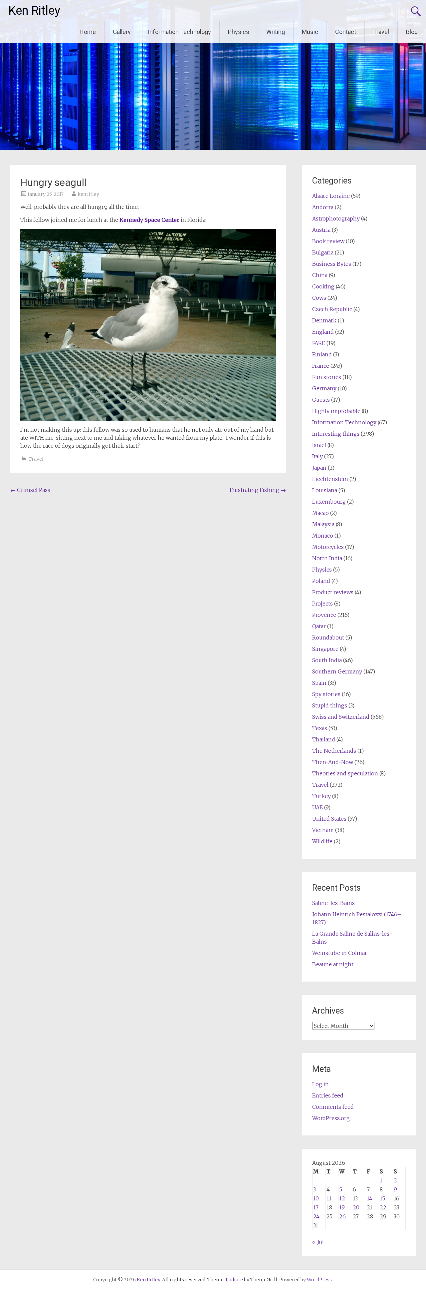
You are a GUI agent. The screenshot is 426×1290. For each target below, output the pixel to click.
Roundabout (328, 637)
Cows (319, 297)
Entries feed (327, 1095)
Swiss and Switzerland (340, 716)
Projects (322, 603)
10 (316, 1198)
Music (310, 31)
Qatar (319, 626)
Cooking (323, 286)
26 (342, 1216)
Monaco (322, 535)
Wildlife (322, 841)
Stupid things (329, 705)
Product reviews (332, 592)
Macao (320, 513)
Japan (319, 467)
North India (327, 558)
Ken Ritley (34, 11)
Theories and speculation (345, 773)
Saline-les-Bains (333, 903)
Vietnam (323, 830)
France (320, 365)
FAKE (318, 343)
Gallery (122, 31)
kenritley (88, 194)
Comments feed (333, 1106)
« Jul (318, 1242)
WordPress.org (331, 1118)
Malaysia (323, 524)
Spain (319, 682)
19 (342, 1207)
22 (383, 1207)
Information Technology (179, 31)
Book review (328, 241)
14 (369, 1198)
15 (382, 1198)
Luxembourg (329, 501)
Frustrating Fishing (258, 490)
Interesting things (335, 433)
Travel (381, 31)
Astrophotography (336, 218)
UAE (317, 807)
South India (327, 660)
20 (356, 1207)
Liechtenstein (330, 479)
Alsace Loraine (331, 196)
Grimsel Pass (30, 490)
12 (342, 1198)
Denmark (324, 320)
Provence (324, 615)
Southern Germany (337, 671)
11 (328, 1198)
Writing (275, 31)
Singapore (325, 648)
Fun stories (326, 377)
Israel (319, 445)
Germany (324, 388)
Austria (321, 229)
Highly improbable (336, 411)
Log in (320, 1084)
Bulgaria (322, 252)
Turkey (321, 796)
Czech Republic (332, 309)
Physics (238, 31)
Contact (345, 31)
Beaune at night (332, 964)
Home (88, 31)
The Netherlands (334, 750)
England (323, 331)
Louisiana (324, 490)
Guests (321, 399)
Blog (412, 31)
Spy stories (326, 694)
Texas (319, 728)
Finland (322, 354)
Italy (317, 456)
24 (316, 1216)
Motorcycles (328, 547)
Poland (321, 581)
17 (316, 1207)
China (319, 275)
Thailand (323, 739)
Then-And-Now (332, 762)
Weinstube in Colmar (339, 953)
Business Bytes (331, 263)
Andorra (322, 207)
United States (329, 818)
